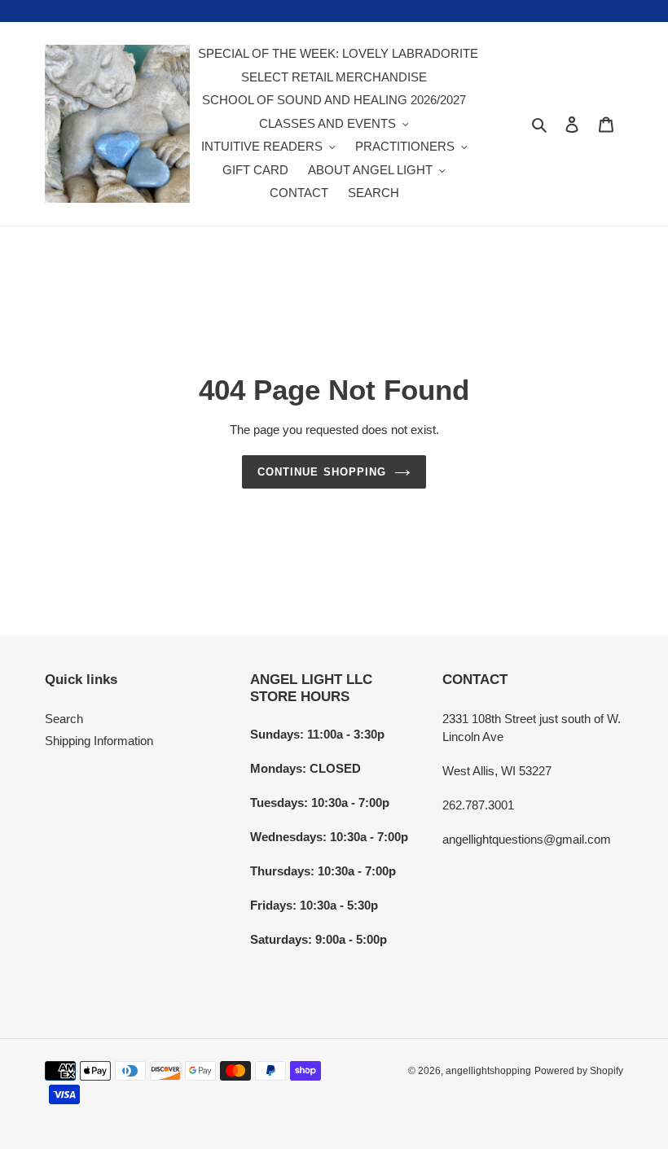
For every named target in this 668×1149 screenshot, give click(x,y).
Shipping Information (99, 741)
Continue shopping (321, 472)
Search (64, 719)
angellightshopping (488, 1071)
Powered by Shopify (578, 1071)
